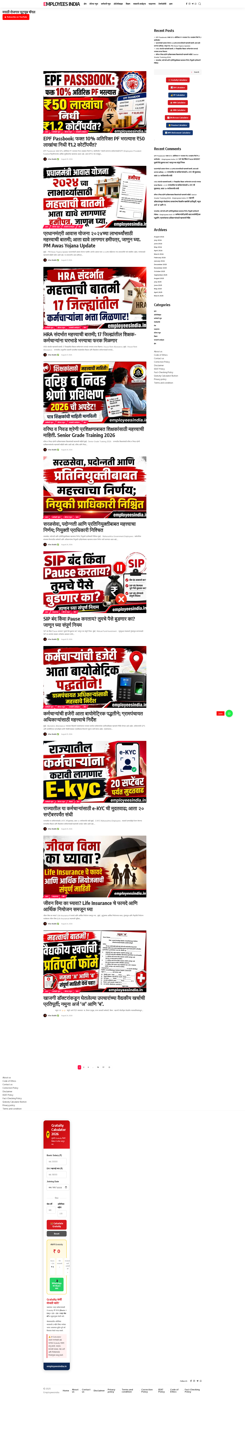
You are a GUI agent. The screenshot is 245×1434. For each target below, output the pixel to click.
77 (103, 1067)
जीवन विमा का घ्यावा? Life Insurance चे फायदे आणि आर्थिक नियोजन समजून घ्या (90, 906)
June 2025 (158, 285)
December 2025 (160, 264)
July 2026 (158, 240)
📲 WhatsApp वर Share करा (57, 1284)
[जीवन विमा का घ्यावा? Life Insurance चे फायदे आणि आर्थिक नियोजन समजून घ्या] (94, 866)
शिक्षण (71, 802)
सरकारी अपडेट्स (81, 132)
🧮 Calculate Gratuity (56, 1225)
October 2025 (159, 271)
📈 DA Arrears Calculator (177, 117)
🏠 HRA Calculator (178, 102)
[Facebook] (186, 3)
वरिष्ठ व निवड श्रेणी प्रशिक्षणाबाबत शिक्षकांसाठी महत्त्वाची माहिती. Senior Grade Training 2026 (93, 432)
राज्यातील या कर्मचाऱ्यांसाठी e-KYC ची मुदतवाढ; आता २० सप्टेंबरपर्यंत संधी (93, 811)
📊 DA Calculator (178, 87)
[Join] (229, 713)
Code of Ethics (161, 355)
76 (98, 1067)
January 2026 (159, 261)
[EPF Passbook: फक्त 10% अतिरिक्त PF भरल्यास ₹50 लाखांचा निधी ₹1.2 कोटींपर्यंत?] (94, 102)
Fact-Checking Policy (163, 372)
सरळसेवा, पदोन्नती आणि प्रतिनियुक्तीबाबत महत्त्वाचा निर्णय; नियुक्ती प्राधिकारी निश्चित (89, 527)
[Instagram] (189, 3)
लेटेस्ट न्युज (68, 132)
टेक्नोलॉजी (157, 322)
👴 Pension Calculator (177, 125)
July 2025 (157, 282)
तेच (155, 326)
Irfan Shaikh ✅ (53, 159)
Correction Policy (162, 362)
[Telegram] (192, 3)
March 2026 (159, 254)
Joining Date (53, 1181)
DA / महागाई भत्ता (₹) (55, 1168)
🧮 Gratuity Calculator (177, 80)
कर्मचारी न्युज (56, 132)
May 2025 (158, 289)
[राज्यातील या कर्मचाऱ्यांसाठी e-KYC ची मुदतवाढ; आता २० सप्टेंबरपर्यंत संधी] (94, 772)
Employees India (61, 4)
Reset (56, 1233)
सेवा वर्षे (49, 1204)
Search (196, 72)
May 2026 (158, 247)
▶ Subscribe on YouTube (16, 17)
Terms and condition (163, 382)
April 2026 (158, 250)
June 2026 (158, 244)
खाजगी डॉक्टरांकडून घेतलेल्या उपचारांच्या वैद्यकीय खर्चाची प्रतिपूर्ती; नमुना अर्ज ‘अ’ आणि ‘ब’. (94, 1001)
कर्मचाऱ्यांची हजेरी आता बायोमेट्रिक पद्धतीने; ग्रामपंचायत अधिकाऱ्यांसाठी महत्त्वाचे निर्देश (93, 716)
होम (80, 227)
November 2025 (160, 268)
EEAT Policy (159, 369)
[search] (199, 4)
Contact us (159, 358)
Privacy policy (160, 379)
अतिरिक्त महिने (61, 1206)
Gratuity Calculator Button (166, 375)
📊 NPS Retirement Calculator (178, 133)
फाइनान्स (55, 612)
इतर (46, 132)
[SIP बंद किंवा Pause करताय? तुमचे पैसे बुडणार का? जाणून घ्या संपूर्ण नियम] (94, 582)
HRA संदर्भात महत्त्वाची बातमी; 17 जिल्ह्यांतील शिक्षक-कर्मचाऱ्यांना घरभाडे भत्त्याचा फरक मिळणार (89, 337)
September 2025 (160, 275)
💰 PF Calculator (178, 95)
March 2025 (158, 296)
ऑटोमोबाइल (157, 315)
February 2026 (160, 257)
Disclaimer (159, 365)
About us (158, 351)
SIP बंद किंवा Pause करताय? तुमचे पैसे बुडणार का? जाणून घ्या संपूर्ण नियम (89, 621)
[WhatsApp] (195, 3)
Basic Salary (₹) (54, 1155)
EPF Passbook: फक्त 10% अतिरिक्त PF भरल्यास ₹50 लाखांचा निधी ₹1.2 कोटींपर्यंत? (94, 141)
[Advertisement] (94, 47)
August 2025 (159, 278)
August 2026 (159, 237)
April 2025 (158, 292)
